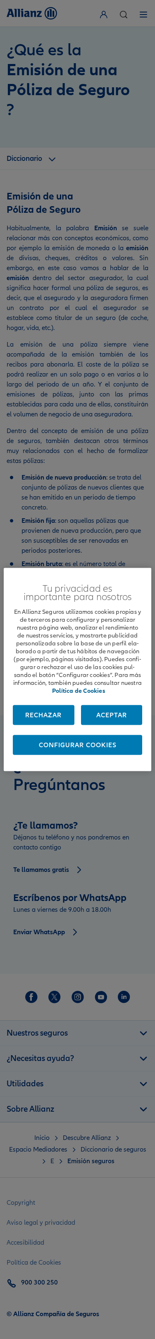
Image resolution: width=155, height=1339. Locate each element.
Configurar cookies (78, 745)
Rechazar (43, 715)
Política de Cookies (78, 690)
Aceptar (111, 715)
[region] (77, 669)
